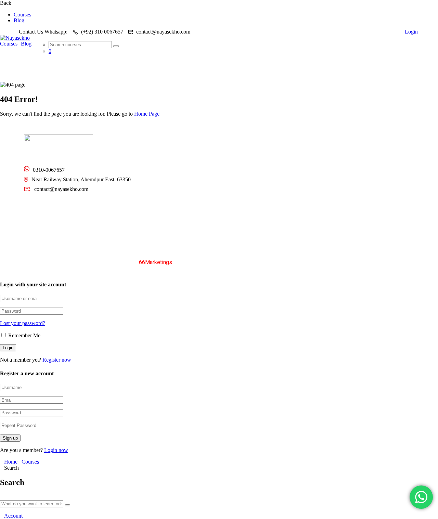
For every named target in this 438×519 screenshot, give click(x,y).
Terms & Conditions (354, 262)
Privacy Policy (305, 262)
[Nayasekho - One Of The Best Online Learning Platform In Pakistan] (15, 38)
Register (382, 32)
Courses (22, 14)
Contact (165, 169)
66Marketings (155, 262)
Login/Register (241, 169)
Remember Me (23, 335)
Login (411, 32)
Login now (56, 450)
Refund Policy (403, 262)
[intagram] (61, 206)
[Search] (116, 46)
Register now (56, 360)
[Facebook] (47, 206)
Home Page (146, 114)
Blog (19, 20)
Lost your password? (22, 323)
